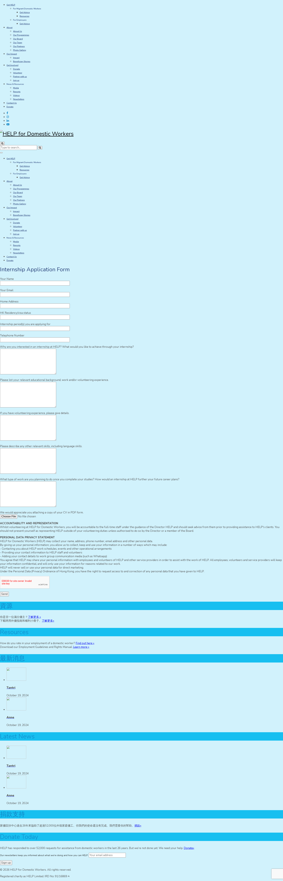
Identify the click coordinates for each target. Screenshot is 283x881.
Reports (16, 91)
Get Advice (25, 12)
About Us (17, 31)
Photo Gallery (19, 50)
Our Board (18, 39)
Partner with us (20, 76)
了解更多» (48, 621)
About (9, 27)
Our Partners (19, 46)
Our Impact (12, 54)
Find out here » (85, 643)
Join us (16, 80)
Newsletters (18, 99)
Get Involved (12, 65)
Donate (16, 69)
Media (16, 88)
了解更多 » (34, 617)
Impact (16, 57)
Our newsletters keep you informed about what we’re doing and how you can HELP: (44, 855)
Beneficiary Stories (21, 61)
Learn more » (81, 647)
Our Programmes (21, 35)
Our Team (17, 42)
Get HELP (11, 5)
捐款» (137, 826)
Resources (24, 16)
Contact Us (12, 103)
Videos (16, 95)
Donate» (189, 848)
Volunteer (17, 73)
